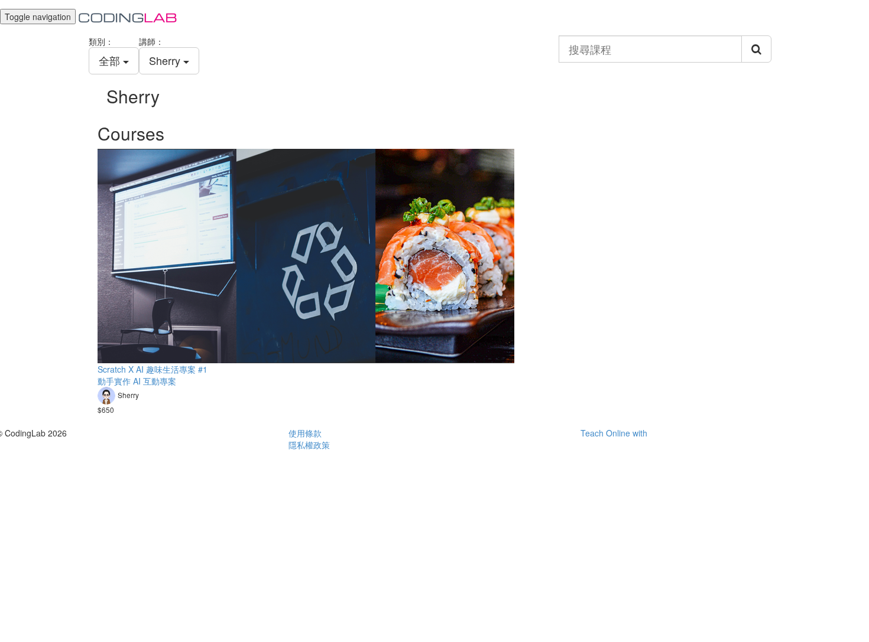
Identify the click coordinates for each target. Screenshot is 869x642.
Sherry (166, 60)
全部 (111, 60)
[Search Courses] (756, 49)
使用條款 (305, 433)
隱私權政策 (309, 445)
